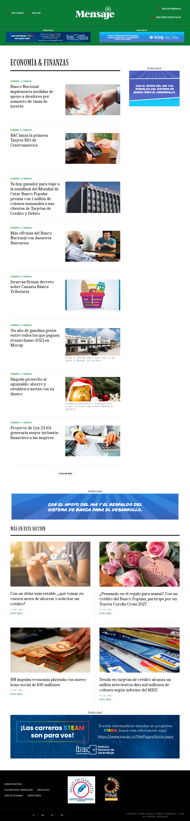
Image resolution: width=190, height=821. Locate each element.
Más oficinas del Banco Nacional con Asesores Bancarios (31, 238)
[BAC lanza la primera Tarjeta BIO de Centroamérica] (92, 148)
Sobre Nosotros (13, 784)
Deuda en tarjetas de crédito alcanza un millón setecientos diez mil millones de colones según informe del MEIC (135, 684)
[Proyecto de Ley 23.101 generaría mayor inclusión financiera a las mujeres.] (92, 441)
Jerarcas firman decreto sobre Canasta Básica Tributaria (32, 286)
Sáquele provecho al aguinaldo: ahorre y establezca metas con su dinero (32, 386)
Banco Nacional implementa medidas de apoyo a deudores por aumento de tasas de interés (31, 96)
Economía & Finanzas (21, 81)
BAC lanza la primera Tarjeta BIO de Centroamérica (29, 140)
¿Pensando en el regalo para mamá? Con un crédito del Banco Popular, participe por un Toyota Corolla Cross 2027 (138, 599)
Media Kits (43, 790)
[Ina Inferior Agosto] (95, 736)
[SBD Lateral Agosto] (154, 88)
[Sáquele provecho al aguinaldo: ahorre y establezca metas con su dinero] (92, 392)
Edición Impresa (171, 8)
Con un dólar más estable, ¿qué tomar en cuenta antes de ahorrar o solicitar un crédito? (47, 598)
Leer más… (17, 613)
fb (42, 815)
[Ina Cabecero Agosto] (48, 37)
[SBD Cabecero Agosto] (141, 37)
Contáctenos (34, 795)
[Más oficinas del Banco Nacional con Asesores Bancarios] (92, 246)
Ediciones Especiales (168, 17)
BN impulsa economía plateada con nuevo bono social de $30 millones (48, 682)
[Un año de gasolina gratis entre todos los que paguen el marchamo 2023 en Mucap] (92, 343)
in (62, 815)
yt (52, 815)
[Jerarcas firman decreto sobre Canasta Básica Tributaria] (92, 295)
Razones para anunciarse (18, 790)
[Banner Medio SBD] (95, 506)
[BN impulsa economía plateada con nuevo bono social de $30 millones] (50, 650)
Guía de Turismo (13, 795)
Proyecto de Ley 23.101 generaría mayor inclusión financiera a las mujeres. (34, 432)
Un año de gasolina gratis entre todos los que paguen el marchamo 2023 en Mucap (35, 338)
